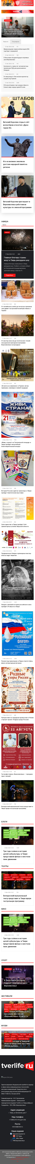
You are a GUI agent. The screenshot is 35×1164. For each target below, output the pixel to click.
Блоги (6, 830)
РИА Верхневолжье (19, 1140)
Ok (17, 1161)
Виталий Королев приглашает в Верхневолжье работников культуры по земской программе (17, 204)
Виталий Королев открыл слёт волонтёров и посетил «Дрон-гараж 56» (16, 125)
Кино (20, 830)
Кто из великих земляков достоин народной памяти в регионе (15, 164)
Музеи (4, 1026)
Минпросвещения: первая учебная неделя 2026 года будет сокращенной (16, 50)
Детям (16, 1004)
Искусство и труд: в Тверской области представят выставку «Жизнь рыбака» (17, 1043)
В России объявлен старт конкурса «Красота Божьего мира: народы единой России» (16, 86)
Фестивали (6, 996)
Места (29, 875)
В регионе (8, 20)
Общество (23, 832)
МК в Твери (19, 1138)
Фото (15, 837)
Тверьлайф (7, 837)
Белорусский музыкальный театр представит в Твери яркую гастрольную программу (17, 898)
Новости (14, 832)
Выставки (23, 1034)
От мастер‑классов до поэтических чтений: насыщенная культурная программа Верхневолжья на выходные (16, 343)
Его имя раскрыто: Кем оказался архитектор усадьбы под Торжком (16, 77)
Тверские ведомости (19, 1134)
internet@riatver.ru (17, 1126)
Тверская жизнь (23, 835)
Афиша (4, 224)
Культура (22, 875)
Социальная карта (10, 835)
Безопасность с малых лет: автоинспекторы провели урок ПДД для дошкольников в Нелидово (16, 68)
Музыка (6, 832)
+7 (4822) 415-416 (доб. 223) (17, 1119)
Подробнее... (10, 275)
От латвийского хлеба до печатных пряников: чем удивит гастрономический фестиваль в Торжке (16, 308)
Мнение (27, 830)
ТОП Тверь (19, 1136)
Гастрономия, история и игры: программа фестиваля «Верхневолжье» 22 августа (17, 1013)
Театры (28, 879)
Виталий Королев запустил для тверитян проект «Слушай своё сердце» (16, 32)
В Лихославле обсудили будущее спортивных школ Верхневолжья (16, 58)
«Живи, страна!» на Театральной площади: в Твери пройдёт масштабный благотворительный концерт (16, 444)
